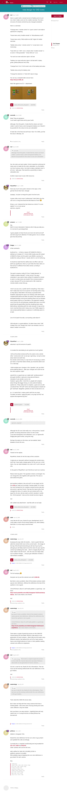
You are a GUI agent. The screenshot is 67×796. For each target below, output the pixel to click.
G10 (11, 745)
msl (14, 612)
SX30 (17, 745)
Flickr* (28, 212)
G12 (14, 745)
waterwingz (16, 659)
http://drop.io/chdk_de (16, 79)
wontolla (15, 151)
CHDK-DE (36, 577)
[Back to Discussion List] (2, 2)
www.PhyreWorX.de (28, 213)
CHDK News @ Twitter (28, 215)
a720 (13, 485)
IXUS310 (23, 745)
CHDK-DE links (19, 108)
